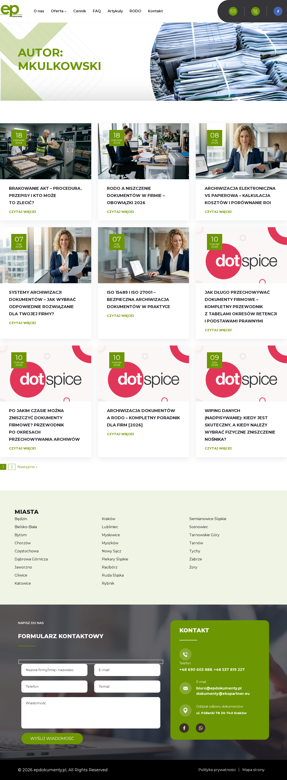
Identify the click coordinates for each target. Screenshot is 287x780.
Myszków (110, 543)
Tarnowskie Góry (204, 535)
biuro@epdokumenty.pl (219, 688)
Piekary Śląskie (115, 559)
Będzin (21, 519)
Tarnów (196, 543)
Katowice (23, 583)
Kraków (108, 519)
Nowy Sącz (111, 551)
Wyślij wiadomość (52, 738)
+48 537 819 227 (229, 670)
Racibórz (109, 567)
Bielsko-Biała (26, 527)
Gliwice (21, 575)
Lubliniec (110, 527)
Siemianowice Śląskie (207, 519)
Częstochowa (27, 551)
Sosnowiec (198, 527)
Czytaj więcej (22, 212)
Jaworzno (23, 567)
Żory (193, 567)
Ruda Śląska (113, 575)
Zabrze (195, 559)
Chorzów (23, 543)
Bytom (21, 535)
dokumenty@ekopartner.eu (223, 693)
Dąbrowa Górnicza (31, 559)
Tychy (194, 551)
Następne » (27, 467)
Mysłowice (111, 535)
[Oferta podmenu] (65, 11)
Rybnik (108, 583)
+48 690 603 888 (195, 670)
